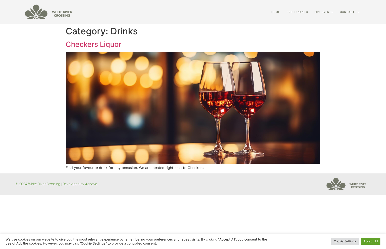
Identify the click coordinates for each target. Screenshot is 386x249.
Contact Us (349, 12)
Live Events (324, 12)
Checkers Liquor (93, 44)
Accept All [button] (371, 241)
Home (275, 12)
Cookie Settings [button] (345, 241)
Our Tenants (297, 12)
